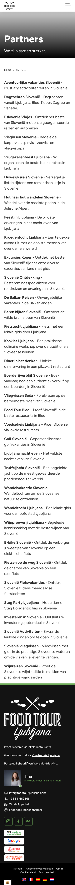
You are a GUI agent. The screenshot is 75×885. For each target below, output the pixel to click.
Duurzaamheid (47, 872)
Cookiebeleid (28, 872)
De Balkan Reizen (19, 297)
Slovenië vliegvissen (21, 646)
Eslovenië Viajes (18, 117)
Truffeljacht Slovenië (22, 468)
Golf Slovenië (15, 439)
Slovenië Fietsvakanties (24, 582)
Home (7, 69)
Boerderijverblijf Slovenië (26, 375)
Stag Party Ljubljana (21, 602)
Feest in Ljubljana (19, 217)
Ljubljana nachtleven (22, 453)
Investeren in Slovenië (23, 617)
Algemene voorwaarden (39, 868)
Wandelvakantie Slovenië (26, 488)
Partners (17, 868)
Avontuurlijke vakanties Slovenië (32, 82)
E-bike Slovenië (17, 542)
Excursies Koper (18, 257)
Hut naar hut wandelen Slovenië (31, 197)
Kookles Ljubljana (19, 341)
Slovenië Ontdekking (22, 277)
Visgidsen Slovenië (20, 137)
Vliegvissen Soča (18, 395)
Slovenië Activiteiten (22, 631)
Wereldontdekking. (46, 763)
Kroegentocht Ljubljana (24, 237)
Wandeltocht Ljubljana (23, 508)
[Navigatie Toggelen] (68, 6)
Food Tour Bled (17, 410)
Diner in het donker (20, 361)
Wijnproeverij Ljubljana (24, 522)
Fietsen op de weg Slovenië (27, 562)
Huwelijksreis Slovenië (23, 177)
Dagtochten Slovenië (22, 97)
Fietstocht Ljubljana (21, 326)
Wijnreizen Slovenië (21, 666)
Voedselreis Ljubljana (22, 424)
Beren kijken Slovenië (22, 312)
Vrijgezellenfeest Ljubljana (27, 157)
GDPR (59, 868)
